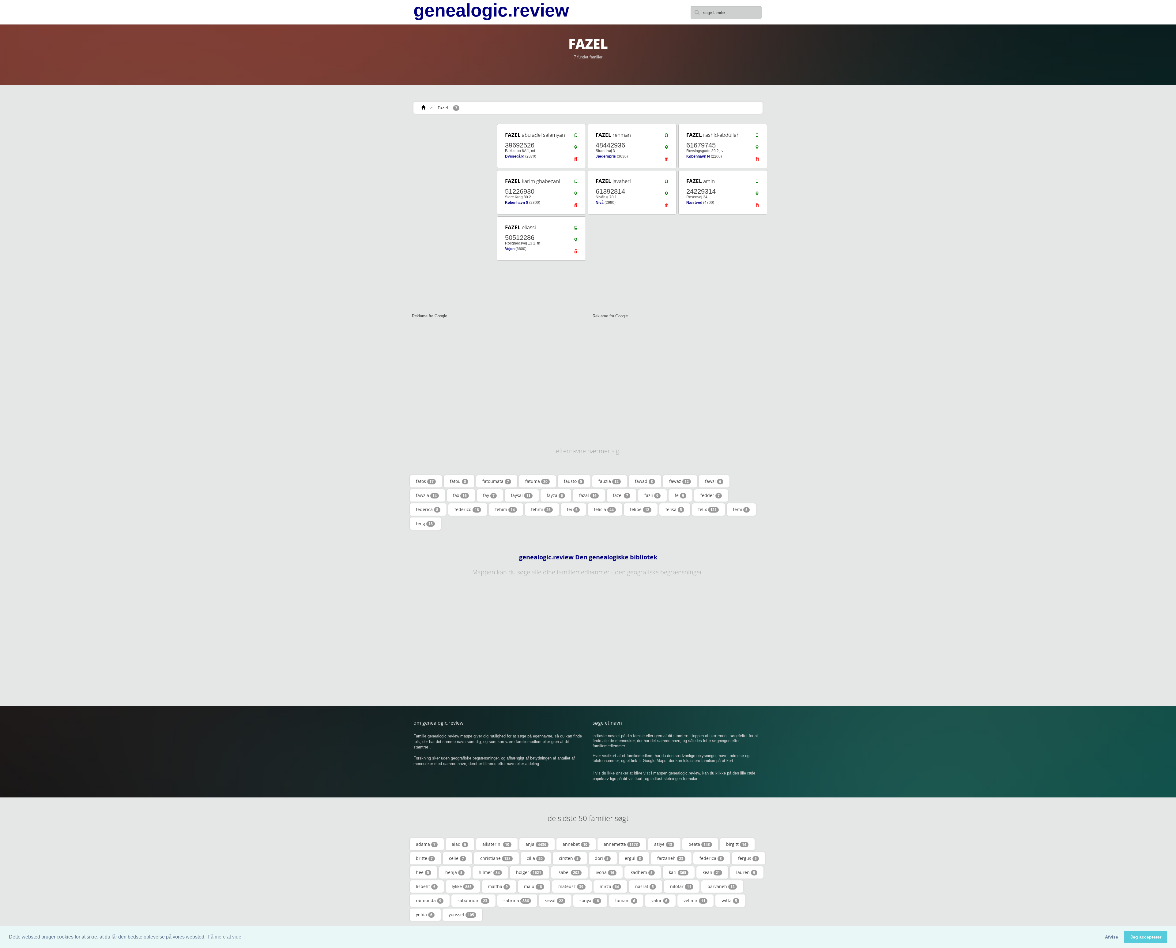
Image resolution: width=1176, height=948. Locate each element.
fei (572, 509)
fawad (644, 481)
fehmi (541, 509)
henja (453, 872)
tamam (625, 900)
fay (489, 495)
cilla (535, 858)
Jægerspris (606, 156)
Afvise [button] (1111, 937)
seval (554, 900)
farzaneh (670, 858)
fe (679, 495)
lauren (745, 872)
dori (602, 858)
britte (424, 858)
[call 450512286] (576, 229)
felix (707, 509)
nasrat (644, 886)
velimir (694, 900)
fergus (747, 858)
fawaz (679, 481)
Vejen (509, 249)
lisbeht (425, 886)
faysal (520, 495)
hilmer (489, 872)
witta (729, 900)
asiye (663, 844)
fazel (620, 495)
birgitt (736, 844)
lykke (462, 886)
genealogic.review (491, 10)
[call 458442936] (666, 137)
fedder (710, 495)
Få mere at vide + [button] (226, 936)
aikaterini (495, 844)
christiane (495, 858)
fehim (505, 509)
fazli (651, 495)
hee (422, 872)
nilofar (680, 886)
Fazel (443, 107)
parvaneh (721, 886)
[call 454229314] (757, 183)
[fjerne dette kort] (576, 161)
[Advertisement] (450, 215)
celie (456, 858)
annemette (621, 844)
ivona (605, 872)
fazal (588, 495)
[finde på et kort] (576, 149)
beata (699, 844)
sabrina (516, 900)
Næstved (694, 202)
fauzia (608, 481)
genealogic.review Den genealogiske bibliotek (588, 557)
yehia (424, 914)
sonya (589, 900)
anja (536, 844)
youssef (461, 914)
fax (460, 495)
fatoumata (495, 481)
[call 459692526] (576, 137)
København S (516, 202)
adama (425, 844)
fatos (425, 481)
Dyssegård (514, 156)
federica (427, 509)
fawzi (713, 481)
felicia (604, 509)
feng (424, 523)
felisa (673, 509)
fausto (573, 481)
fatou (458, 481)
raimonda (428, 900)
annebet (575, 844)
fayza (555, 495)
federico (466, 509)
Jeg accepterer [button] (1145, 937)
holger (528, 872)
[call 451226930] (576, 183)
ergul (633, 858)
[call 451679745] (757, 137)
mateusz (570, 886)
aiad (459, 844)
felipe (639, 509)
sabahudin (472, 900)
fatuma (536, 481)
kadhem (642, 872)
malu (533, 886)
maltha (498, 886)
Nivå (600, 202)
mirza (609, 886)
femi (740, 509)
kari (677, 872)
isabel (568, 872)
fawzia (426, 495)
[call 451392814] (666, 183)
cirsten (569, 858)
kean (711, 872)
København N (698, 156)
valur (659, 900)
